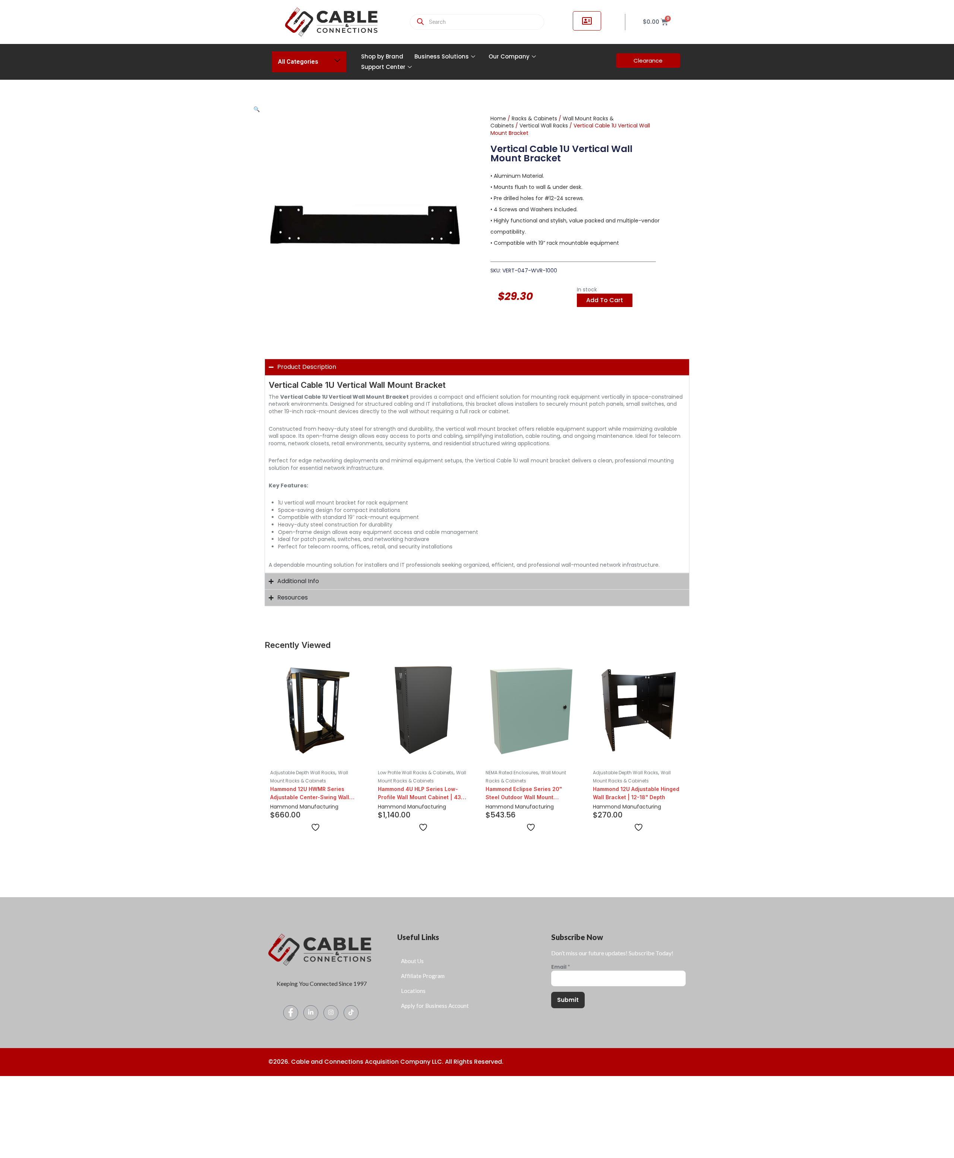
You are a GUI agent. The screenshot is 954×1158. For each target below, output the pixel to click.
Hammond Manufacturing (304, 806)
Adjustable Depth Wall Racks (302, 772)
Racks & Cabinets (534, 118)
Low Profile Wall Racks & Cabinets (416, 772)
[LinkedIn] (310, 1012)
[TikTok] (351, 1012)
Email (560, 967)
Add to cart (604, 300)
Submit (568, 1000)
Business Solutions (441, 56)
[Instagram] (330, 1012)
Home (498, 118)
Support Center (383, 67)
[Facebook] (290, 1012)
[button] (256, 109)
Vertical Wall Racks (543, 125)
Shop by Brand (382, 56)
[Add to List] (315, 827)
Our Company (509, 56)
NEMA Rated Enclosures (512, 772)
